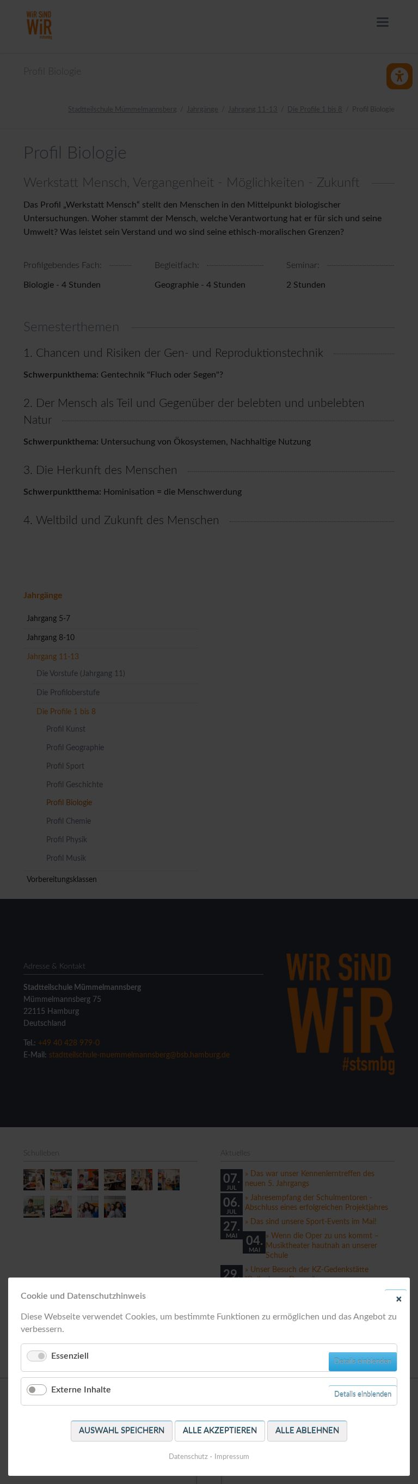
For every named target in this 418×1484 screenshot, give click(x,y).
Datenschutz (188, 1457)
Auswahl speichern (121, 1431)
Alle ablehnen (307, 1431)
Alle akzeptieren (220, 1431)
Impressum (231, 1457)
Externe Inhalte (81, 1389)
